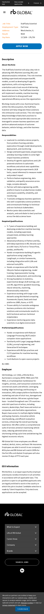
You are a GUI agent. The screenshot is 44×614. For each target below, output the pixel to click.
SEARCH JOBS (22, 562)
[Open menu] (4, 12)
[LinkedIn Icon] (22, 571)
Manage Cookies (27, 603)
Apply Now (22, 46)
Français (36, 3)
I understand (22, 609)
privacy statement (9, 605)
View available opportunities (18, 3)
